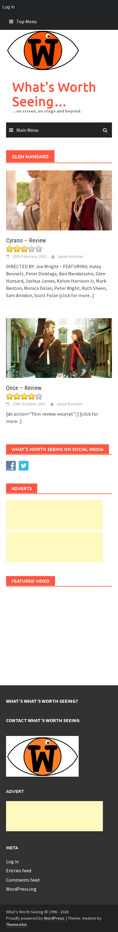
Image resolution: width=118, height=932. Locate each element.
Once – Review (23, 388)
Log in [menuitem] (8, 6)
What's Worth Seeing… (54, 93)
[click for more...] (76, 295)
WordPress (54, 918)
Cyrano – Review (26, 240)
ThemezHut (16, 924)
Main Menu (27, 130)
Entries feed (18, 870)
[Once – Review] (59, 347)
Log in (12, 861)
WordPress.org (21, 889)
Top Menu (26, 21)
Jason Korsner (70, 256)
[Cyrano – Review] (59, 200)
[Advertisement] (54, 515)
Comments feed (22, 880)
